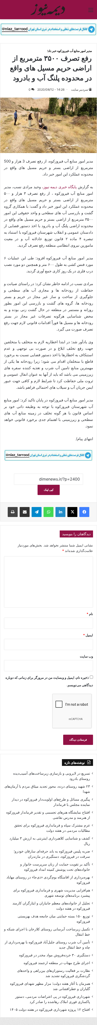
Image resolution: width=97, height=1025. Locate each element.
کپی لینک (48, 490)
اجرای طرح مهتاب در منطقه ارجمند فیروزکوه (57, 963)
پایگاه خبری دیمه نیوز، (60, 186)
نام (90, 614)
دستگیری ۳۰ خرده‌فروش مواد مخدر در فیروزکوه (54, 955)
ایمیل (88, 635)
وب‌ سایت (86, 656)
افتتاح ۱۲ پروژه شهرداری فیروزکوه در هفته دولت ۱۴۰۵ (50, 1010)
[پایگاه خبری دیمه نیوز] (48, 9)
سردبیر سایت (79, 89)
